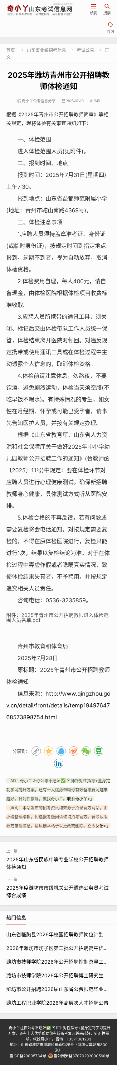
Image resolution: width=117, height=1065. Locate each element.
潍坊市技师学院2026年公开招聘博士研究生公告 (60, 975)
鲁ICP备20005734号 (28, 1055)
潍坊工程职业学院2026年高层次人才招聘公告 (57, 1003)
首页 (10, 50)
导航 (93, 9)
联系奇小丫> (78, 798)
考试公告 (85, 50)
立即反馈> (96, 825)
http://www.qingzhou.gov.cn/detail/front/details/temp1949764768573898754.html (58, 705)
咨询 (110, 28)
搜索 (107, 9)
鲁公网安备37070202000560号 (81, 1055)
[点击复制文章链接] (36, 751)
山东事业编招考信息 (46, 50)
